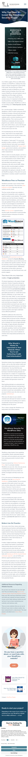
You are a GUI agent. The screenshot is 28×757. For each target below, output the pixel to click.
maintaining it (10, 394)
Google (4, 148)
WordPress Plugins (11, 697)
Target (20, 146)
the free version (9, 210)
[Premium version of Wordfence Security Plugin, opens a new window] (15, 48)
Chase (24, 146)
